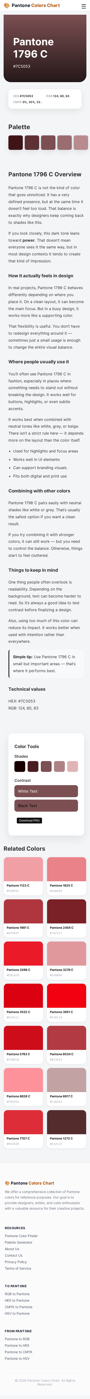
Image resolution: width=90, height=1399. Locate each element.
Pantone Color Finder (21, 1236)
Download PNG (29, 820)
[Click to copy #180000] (19, 766)
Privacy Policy (16, 1262)
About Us (12, 1249)
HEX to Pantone (17, 1300)
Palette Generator (18, 1242)
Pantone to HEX (17, 1345)
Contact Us (13, 1255)
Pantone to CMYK (18, 1352)
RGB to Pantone (17, 1294)
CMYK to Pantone (18, 1307)
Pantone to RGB (17, 1339)
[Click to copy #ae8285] (59, 766)
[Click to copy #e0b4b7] (72, 766)
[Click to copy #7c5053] (46, 766)
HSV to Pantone (17, 1313)
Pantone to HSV (17, 1358)
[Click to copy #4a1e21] (33, 766)
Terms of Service (18, 1268)
